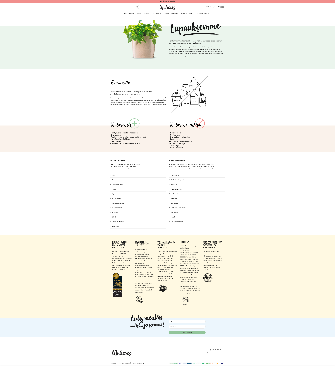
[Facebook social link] (211, 349)
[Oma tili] (214, 7)
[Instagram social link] (213, 349)
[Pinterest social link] (218, 349)
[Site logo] (167, 7)
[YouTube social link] (215, 349)
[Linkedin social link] (220, 349)
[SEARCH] (137, 7)
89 (143, 363)
